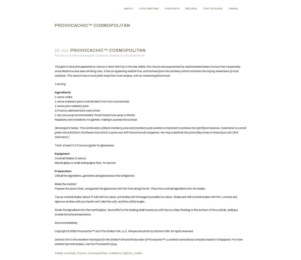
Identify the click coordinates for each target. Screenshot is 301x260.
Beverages (87, 55)
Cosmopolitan (97, 253)
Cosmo (82, 253)
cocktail (70, 253)
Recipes (114, 55)
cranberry (115, 253)
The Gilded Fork (134, 55)
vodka (138, 253)
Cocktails (102, 55)
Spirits (127, 253)
